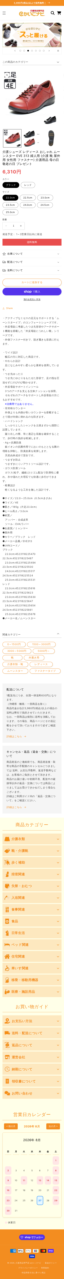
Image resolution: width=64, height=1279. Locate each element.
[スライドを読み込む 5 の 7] (36, 51)
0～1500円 (14, 644)
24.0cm (27, 205)
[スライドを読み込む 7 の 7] (44, 51)
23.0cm (45, 197)
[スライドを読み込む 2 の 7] (24, 51)
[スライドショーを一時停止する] (58, 50)
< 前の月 (10, 1126)
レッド (28, 185)
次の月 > (53, 1126)
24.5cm (45, 205)
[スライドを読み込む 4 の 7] (32, 51)
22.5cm (27, 197)
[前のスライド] (14, 50)
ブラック (11, 185)
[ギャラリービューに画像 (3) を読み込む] (52, 138)
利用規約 (45, 1268)
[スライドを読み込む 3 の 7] (28, 51)
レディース (41, 664)
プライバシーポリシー (28, 1268)
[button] (4, 13)
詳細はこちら (14, 736)
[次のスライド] (49, 50)
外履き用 (34, 657)
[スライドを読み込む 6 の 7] (40, 51)
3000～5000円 (16, 650)
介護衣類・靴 (15, 664)
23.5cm (10, 205)
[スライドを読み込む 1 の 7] (20, 51)
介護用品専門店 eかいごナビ (28, 1263)
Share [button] (9, 308)
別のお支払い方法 (32, 299)
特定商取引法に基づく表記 (34, 1273)
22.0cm (10, 197)
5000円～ (44, 650)
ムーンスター (15, 670)
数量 (4, 219)
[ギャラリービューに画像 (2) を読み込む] (32, 138)
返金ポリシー (51, 1263)
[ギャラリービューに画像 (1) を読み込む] (12, 138)
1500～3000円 (41, 644)
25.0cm (10, 212)
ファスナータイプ (45, 670)
